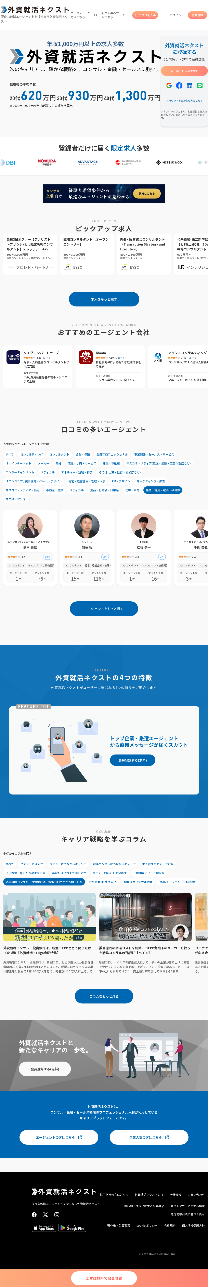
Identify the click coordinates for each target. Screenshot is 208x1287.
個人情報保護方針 (193, 1225)
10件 (47, 556)
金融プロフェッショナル (112, 454)
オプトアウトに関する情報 (188, 1206)
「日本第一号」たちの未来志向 (26, 873)
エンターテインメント (20, 472)
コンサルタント (59, 454)
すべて (10, 454)
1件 (162, 556)
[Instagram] (56, 1214)
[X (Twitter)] (45, 1214)
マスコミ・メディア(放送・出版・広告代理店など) (158, 463)
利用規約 (192, 111)
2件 (105, 556)
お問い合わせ (196, 1195)
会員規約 (170, 1225)
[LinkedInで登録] (189, 85)
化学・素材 (132, 490)
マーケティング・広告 (151, 481)
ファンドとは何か (31, 864)
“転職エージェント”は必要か (177, 882)
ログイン (175, 15)
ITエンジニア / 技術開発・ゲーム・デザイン (34, 481)
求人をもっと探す (104, 299)
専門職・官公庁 (16, 499)
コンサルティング (31, 454)
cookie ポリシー (147, 1225)
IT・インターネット (18, 463)
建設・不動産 (111, 463)
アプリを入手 (147, 15)
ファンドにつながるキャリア (68, 864)
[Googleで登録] (169, 85)
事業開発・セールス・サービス (154, 454)
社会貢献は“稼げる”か (103, 882)
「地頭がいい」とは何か (149, 873)
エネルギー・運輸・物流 (76, 472)
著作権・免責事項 (118, 1225)
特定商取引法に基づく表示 (188, 1214)
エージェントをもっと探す (104, 608)
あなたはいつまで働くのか (69, 873)
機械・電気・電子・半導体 (163, 490)
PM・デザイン (121, 481)
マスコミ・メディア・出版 (23, 490)
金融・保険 (83, 454)
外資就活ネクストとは (149, 1195)
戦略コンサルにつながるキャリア (114, 864)
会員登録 (197, 15)
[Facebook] (34, 1214)
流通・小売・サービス (82, 463)
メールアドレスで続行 (184, 71)
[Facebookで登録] (179, 85)
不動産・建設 (54, 490)
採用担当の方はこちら (114, 1195)
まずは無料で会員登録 (104, 1278)
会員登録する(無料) (132, 760)
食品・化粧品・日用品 (104, 490)
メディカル (48, 472)
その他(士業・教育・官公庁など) (120, 472)
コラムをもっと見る (104, 996)
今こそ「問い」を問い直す (110, 873)
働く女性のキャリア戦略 (157, 864)
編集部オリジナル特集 (138, 882)
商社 (58, 463)
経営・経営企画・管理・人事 (86, 481)
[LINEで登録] (199, 85)
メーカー (43, 463)
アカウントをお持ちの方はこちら (184, 100)
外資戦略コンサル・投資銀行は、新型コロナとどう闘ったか (44, 882)
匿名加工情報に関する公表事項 (144, 1206)
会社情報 (175, 1195)
